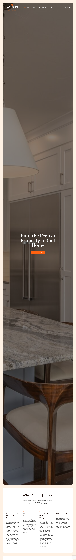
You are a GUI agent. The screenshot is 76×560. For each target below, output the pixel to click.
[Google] (65, 7)
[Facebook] (63, 7)
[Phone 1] (69, 7)
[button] (47, 7)
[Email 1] (67, 7)
